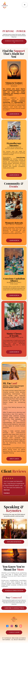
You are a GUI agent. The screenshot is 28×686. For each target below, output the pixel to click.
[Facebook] (7, 626)
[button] (24, 4)
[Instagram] (12, 626)
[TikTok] (16, 626)
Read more (7, 490)
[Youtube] (20, 626)
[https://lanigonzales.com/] (7, 5)
